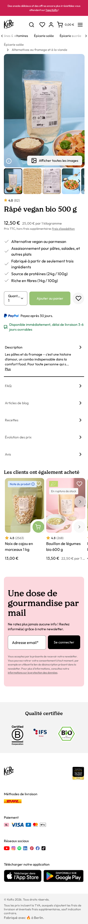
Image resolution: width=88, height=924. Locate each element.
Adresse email (25, 642)
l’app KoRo (52, 10)
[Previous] (2, 36)
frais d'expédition (63, 228)
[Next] (86, 36)
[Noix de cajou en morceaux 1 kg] (24, 519)
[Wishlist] (42, 25)
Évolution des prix (18, 437)
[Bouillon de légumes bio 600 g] (66, 519)
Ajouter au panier (50, 298)
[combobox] (14, 300)
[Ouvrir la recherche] (31, 25)
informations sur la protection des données (32, 672)
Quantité (14, 296)
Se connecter (64, 642)
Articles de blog (17, 403)
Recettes (11, 420)
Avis (8, 454)
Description (13, 347)
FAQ (8, 386)
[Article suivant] (79, 181)
